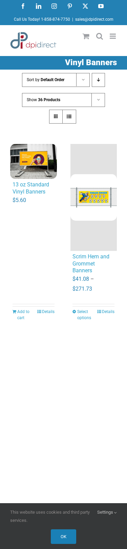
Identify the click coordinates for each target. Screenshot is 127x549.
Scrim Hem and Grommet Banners (90, 263)
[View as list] (69, 116)
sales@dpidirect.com (94, 19)
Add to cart (23, 314)
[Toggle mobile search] (99, 36)
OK (63, 536)
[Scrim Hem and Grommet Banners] (93, 197)
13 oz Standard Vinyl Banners (31, 188)
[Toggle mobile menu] (113, 36)
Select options (84, 314)
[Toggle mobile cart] (86, 36)
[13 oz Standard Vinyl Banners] (33, 161)
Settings (105, 512)
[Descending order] (98, 80)
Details (48, 311)
